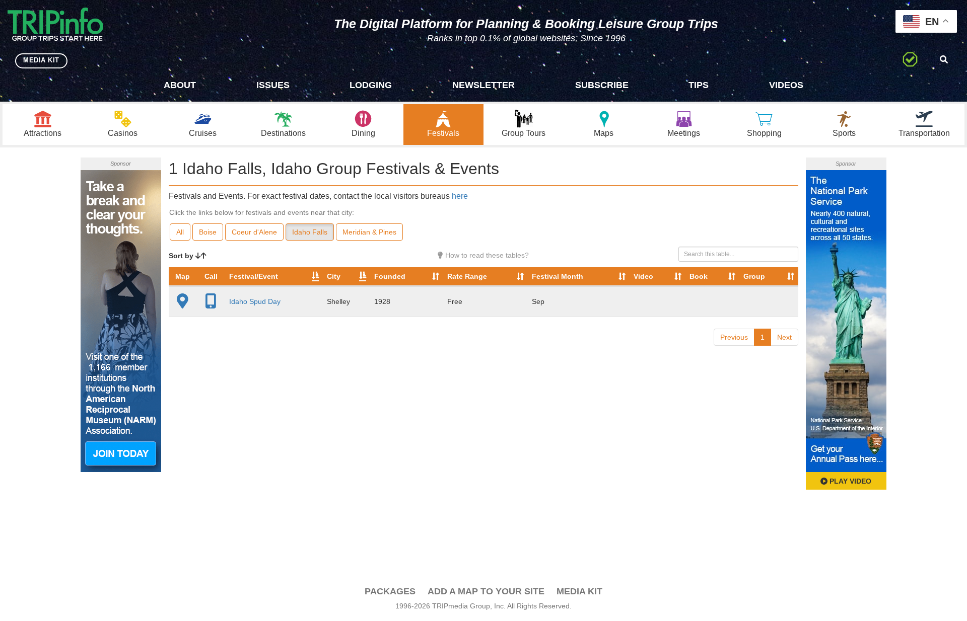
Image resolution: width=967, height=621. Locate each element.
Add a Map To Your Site (486, 591)
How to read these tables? (486, 255)
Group (754, 276)
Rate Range (467, 276)
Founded (389, 276)
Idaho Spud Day (255, 301)
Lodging (371, 85)
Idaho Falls (309, 232)
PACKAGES (390, 591)
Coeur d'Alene (254, 232)
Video (643, 276)
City (333, 276)
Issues (273, 85)
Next (784, 337)
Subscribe (602, 85)
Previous (734, 337)
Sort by (182, 256)
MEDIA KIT (41, 60)
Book (698, 276)
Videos (786, 85)
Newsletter (483, 85)
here (460, 196)
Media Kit (579, 591)
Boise (208, 232)
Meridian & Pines (369, 232)
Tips (698, 85)
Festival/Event (253, 276)
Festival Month (557, 276)
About (180, 85)
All (180, 232)
